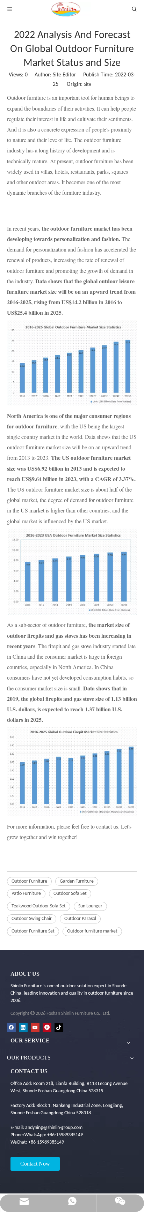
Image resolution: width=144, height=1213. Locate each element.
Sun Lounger (90, 906)
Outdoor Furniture (29, 881)
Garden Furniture (77, 881)
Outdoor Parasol (80, 918)
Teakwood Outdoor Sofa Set (39, 906)
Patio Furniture (26, 893)
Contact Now (35, 1164)
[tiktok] (59, 1027)
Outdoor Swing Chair (32, 918)
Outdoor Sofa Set (70, 893)
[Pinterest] (47, 1027)
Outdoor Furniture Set (33, 931)
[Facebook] (11, 1027)
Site (87, 84)
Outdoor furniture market (92, 931)
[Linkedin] (23, 1027)
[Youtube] (35, 1027)
